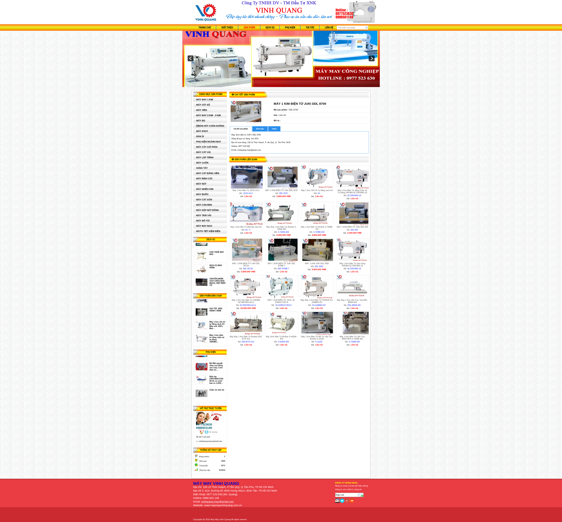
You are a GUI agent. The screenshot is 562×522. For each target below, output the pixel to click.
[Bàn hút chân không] (201, 369)
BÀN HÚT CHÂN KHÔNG (210, 126)
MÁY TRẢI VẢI (203, 215)
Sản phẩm (249, 27)
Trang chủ (204, 27)
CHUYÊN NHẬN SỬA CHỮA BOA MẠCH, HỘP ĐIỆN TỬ (217, 267)
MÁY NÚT (201, 184)
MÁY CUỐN (202, 162)
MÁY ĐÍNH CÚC (204, 178)
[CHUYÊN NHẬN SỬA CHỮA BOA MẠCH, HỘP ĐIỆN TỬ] (201, 271)
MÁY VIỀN (201, 110)
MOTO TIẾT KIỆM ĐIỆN (208, 231)
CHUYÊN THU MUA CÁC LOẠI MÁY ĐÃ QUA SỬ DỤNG (217, 280)
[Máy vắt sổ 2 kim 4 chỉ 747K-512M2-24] (201, 340)
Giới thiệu (227, 27)
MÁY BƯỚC (202, 194)
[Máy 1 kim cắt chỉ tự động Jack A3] (201, 314)
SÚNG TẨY (202, 168)
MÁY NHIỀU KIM (204, 189)
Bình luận (260, 129)
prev (190, 58)
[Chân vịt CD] (201, 382)
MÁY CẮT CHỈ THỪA (207, 147)
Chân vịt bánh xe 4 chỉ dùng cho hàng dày (217, 391)
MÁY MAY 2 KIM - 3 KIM (208, 115)
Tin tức (310, 27)
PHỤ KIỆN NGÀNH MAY (208, 141)
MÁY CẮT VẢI (203, 152)
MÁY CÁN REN (204, 205)
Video (274, 129)
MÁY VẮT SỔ (203, 105)
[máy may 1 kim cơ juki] (201, 300)
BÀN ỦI (200, 136)
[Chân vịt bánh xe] (201, 395)
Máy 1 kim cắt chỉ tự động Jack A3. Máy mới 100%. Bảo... (217, 310)
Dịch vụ (270, 27)
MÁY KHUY (202, 131)
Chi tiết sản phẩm (241, 129)
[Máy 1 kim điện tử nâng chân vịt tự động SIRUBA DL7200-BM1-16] (201, 327)
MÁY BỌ (200, 120)
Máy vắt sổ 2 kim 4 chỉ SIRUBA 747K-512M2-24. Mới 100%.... (217, 337)
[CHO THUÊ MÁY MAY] (201, 244)
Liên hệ (329, 27)
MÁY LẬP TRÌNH (205, 157)
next (372, 58)
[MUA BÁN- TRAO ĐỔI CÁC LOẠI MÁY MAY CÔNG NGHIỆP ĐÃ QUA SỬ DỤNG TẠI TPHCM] (201, 284)
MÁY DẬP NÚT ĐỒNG (207, 210)
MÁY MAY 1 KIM (204, 99)
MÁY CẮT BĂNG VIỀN (207, 173)
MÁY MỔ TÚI (203, 220)
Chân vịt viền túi (216, 375)
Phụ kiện (290, 27)
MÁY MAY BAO (204, 226)
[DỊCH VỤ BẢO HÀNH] (201, 257)
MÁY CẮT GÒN (204, 199)
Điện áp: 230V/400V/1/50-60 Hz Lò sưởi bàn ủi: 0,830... (216, 365)
